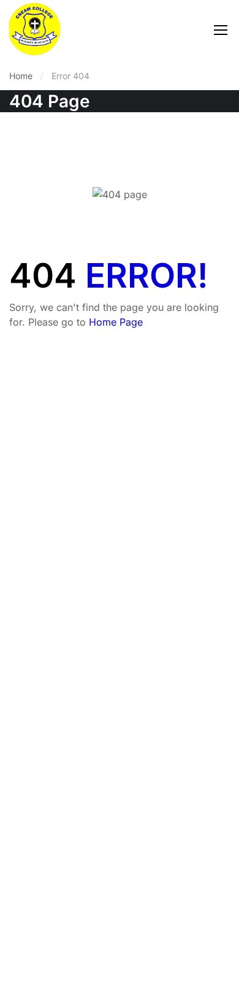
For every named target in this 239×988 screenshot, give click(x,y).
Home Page (116, 322)
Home (20, 76)
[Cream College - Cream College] (35, 29)
